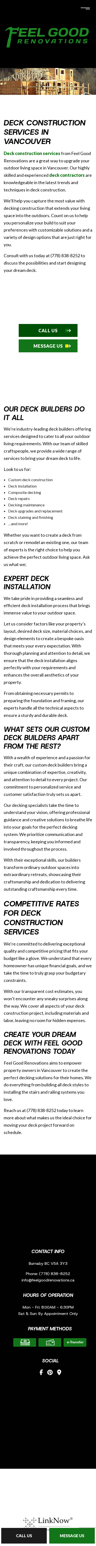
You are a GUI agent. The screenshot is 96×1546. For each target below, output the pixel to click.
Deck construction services (32, 153)
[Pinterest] (50, 1372)
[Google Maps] (59, 1372)
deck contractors (67, 175)
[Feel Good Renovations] (48, 35)
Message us (72, 1535)
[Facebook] (41, 1372)
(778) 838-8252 (54, 1273)
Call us (24, 1535)
